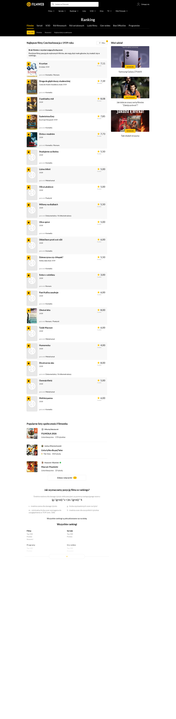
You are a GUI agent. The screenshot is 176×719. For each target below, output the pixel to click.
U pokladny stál (46, 98)
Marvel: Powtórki (49, 467)
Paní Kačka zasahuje (48, 292)
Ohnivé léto (44, 310)
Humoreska (44, 345)
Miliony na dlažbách (48, 204)
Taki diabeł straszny (130, 135)
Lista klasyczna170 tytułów (53, 437)
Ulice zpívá (44, 222)
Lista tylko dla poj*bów (52, 450)
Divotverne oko (46, 363)
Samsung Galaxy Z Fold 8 (130, 71)
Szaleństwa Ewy (46, 116)
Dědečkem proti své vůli (50, 239)
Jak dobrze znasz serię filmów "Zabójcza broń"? (130, 103)
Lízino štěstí (45, 169)
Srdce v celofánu (47, 274)
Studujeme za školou (49, 151)
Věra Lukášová (46, 186)
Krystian (43, 63)
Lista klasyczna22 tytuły (52, 470)
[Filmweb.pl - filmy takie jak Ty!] (35, 4)
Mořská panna (46, 398)
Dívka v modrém (47, 134)
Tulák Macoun (46, 327)
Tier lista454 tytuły (52, 454)
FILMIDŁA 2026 (49, 433)
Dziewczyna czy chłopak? (51, 257)
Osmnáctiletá (45, 380)
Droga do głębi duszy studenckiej (54, 81)
